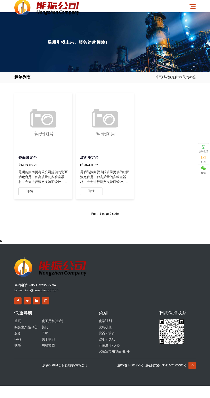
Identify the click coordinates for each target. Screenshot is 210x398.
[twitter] (27, 300)
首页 (158, 77)
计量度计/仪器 (109, 345)
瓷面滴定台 (27, 158)
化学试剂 (105, 321)
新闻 (45, 327)
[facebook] (18, 300)
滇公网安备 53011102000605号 (165, 365)
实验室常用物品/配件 (114, 351)
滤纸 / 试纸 (107, 339)
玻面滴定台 (89, 158)
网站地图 (48, 345)
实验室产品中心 (25, 327)
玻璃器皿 (105, 327)
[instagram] (45, 300)
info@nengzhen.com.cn (41, 290)
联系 (17, 345)
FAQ (17, 339)
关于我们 (48, 339)
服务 (17, 333)
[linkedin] (36, 300)
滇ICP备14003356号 (130, 365)
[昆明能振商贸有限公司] (66, 6)
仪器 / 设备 (107, 333)
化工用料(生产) (52, 321)
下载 (45, 333)
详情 (29, 191)
